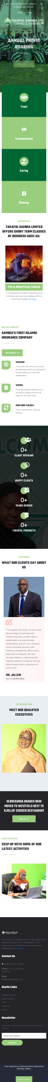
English (21, 12)
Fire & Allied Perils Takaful (24, 287)
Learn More (22, 60)
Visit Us (22, 819)
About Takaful (8, 998)
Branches (6, 1006)
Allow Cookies (24, 1079)
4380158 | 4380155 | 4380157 (23, 4)
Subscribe (12, 1043)
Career (4, 1010)
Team (4, 1002)
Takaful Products (9, 995)
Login (29, 12)
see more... (32, 299)
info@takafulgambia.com (23, 7)
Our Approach (10, 353)
